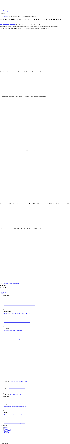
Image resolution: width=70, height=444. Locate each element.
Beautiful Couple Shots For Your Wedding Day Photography (14, 423)
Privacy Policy (6, 432)
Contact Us (6, 431)
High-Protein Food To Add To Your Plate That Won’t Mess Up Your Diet (17, 313)
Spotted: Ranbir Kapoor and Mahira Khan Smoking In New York (15, 406)
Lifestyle (3, 9)
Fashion (3, 10)
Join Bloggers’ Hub (7, 429)
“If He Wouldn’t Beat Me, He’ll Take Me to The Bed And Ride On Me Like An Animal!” (19, 305)
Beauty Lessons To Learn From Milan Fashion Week (13, 414)
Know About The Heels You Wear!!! (16, 394)
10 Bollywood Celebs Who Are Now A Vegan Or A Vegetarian (15, 339)
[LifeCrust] (8, 7)
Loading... (2, 293)
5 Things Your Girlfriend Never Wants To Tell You (18, 381)
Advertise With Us (7, 430)
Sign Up (5, 428)
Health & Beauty (5, 11)
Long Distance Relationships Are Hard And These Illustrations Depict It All (17, 322)
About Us (6, 427)
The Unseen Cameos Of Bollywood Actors (17, 388)
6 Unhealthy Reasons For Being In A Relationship (13, 330)
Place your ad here (3, 292)
